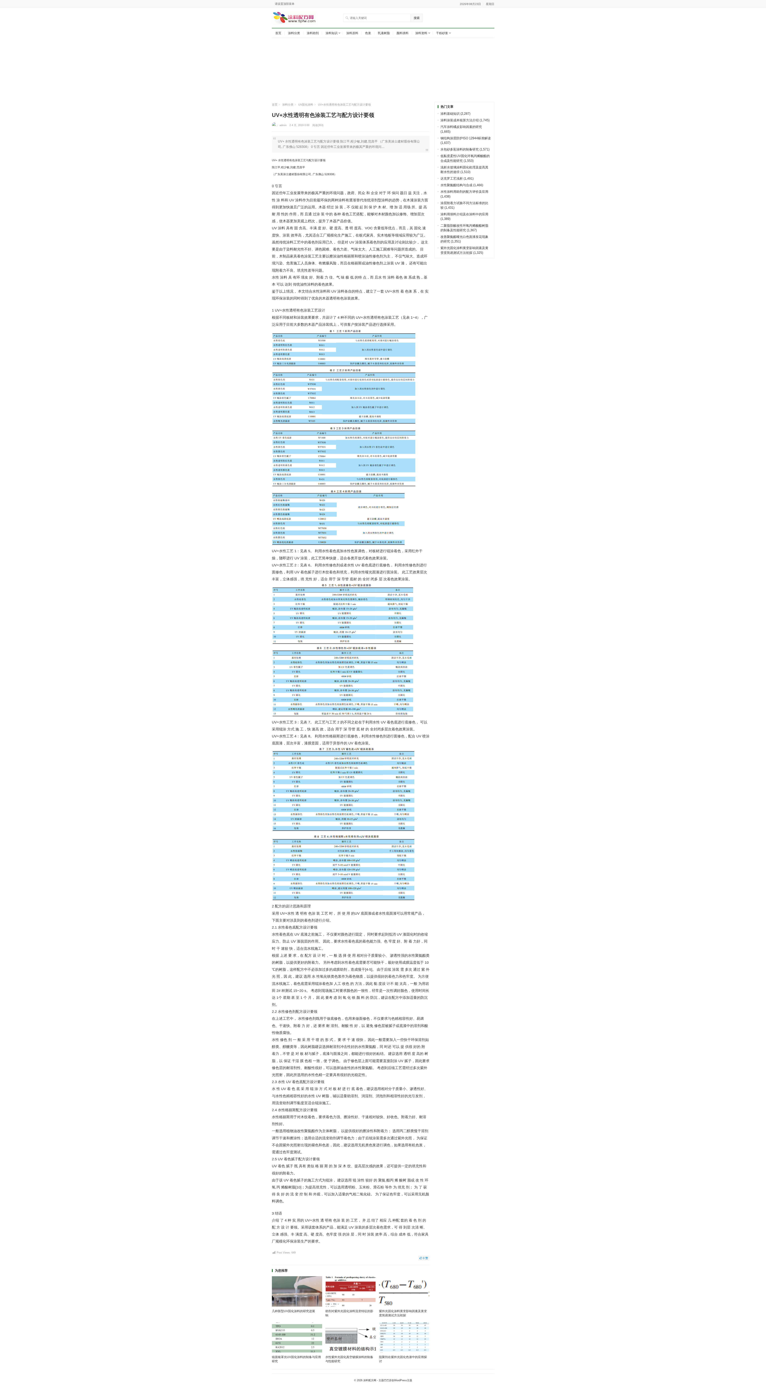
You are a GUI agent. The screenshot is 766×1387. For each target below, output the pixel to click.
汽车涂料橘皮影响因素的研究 (461, 127)
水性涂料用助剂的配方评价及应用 (464, 191)
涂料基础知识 (450, 113)
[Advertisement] (383, 70)
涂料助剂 (313, 33)
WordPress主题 (403, 1380)
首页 (278, 33)
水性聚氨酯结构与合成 (456, 185)
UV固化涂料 (305, 104)
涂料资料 (421, 33)
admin (282, 125)
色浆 (368, 33)
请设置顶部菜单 (284, 3)
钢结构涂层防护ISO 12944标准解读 (465, 138)
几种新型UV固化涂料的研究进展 (293, 1311)
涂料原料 (352, 33)
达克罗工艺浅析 (451, 178)
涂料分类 (294, 33)
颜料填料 (403, 33)
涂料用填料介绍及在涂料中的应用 (464, 214)
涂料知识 (332, 33)
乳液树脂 (384, 33)
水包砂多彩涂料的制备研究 (459, 149)
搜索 (417, 18)
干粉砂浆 (442, 33)
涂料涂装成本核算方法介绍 (459, 120)
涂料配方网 (369, 1380)
